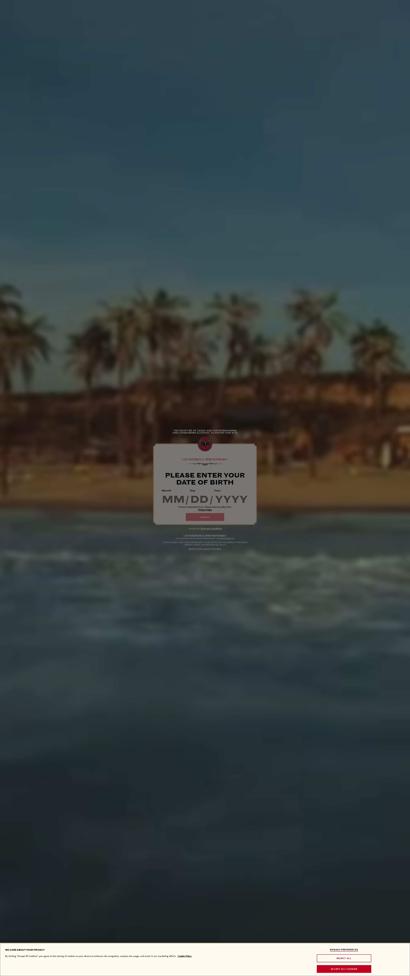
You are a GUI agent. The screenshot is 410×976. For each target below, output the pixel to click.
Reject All (344, 958)
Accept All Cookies (344, 969)
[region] (205, 959)
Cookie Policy (185, 956)
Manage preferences (344, 949)
